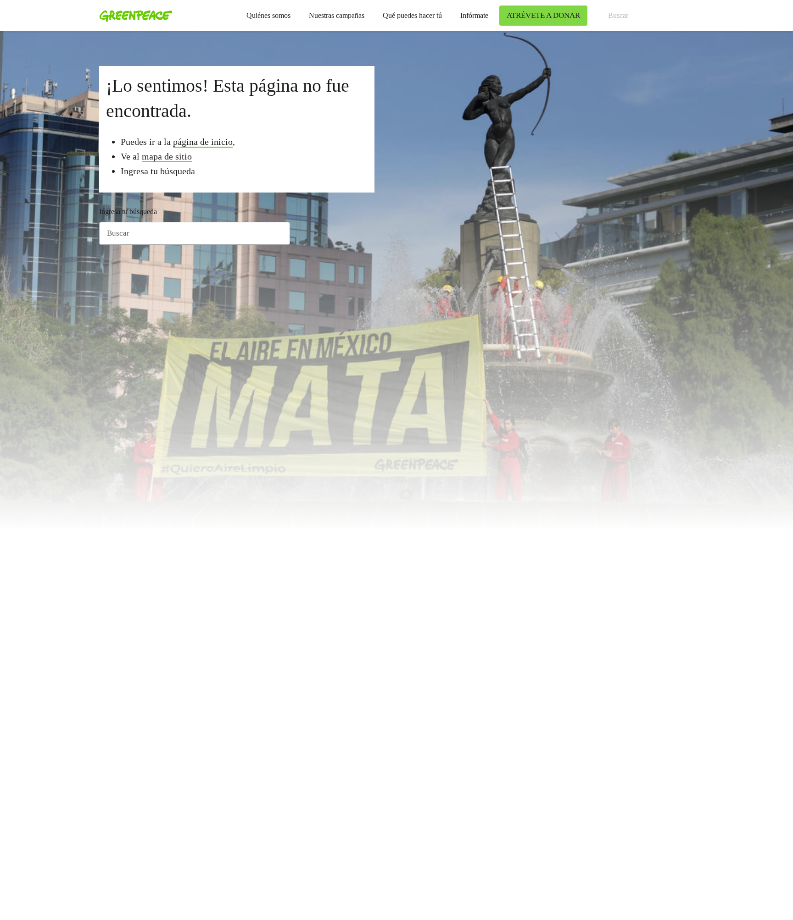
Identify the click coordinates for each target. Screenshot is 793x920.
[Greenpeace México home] (133, 15)
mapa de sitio (167, 156)
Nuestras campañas (336, 15)
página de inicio (203, 142)
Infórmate (474, 15)
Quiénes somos (268, 15)
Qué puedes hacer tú (412, 15)
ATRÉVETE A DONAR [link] (543, 15)
